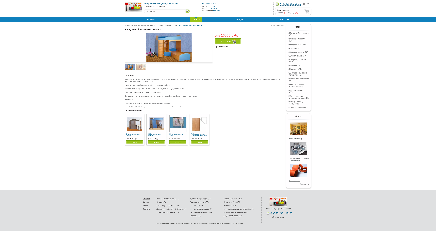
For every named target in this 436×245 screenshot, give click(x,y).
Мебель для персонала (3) (201, 209)
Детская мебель (171, 25)
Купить (134, 142)
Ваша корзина (283, 10)
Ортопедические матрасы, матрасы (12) (299, 97)
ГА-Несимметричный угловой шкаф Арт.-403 (199, 134)
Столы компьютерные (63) (167, 212)
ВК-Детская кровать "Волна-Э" (154, 134)
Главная (151, 19)
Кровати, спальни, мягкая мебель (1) (297, 85)
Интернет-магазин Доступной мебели (140, 25)
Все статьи (304, 184)
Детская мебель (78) (297, 56)
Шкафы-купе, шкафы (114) (167, 206)
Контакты (284, 19)
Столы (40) (294, 48)
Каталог (196, 19)
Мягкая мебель (294, 181)
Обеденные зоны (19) (298, 45)
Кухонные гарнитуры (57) (200, 199)
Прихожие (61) (295, 69)
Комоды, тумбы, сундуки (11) (296, 103)
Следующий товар (277, 25)
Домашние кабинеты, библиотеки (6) (298, 74)
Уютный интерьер (295, 139)
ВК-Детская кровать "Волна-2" (133, 134)
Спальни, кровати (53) (298, 52)
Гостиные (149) (295, 65)
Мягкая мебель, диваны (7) (167, 199)
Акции (240, 19)
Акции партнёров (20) (298, 108)
